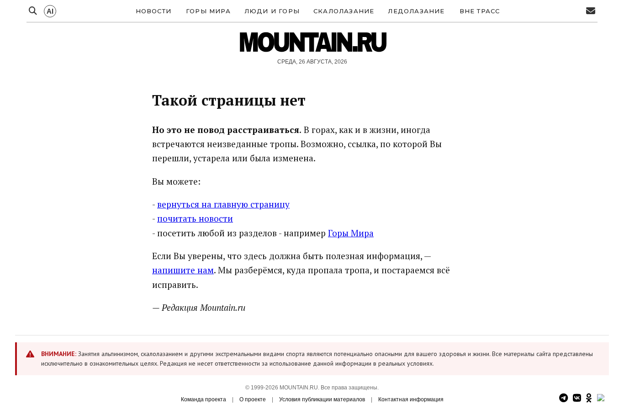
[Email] (591, 11)
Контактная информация (411, 399)
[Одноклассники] (589, 398)
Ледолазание (416, 11)
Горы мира (208, 11)
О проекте (252, 399)
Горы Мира (351, 233)
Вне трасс (480, 11)
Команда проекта (203, 399)
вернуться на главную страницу (223, 204)
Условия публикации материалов (322, 399)
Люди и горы (272, 11)
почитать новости (195, 218)
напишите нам (183, 270)
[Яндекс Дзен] (601, 398)
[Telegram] (563, 398)
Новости (153, 11)
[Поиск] (32, 11)
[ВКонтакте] (577, 398)
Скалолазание (343, 11)
